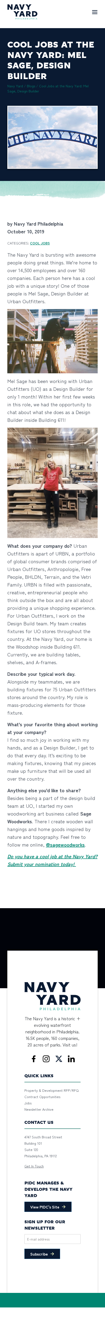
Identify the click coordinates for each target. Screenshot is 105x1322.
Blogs (31, 85)
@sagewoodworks (65, 844)
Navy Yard (15, 85)
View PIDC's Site (44, 1207)
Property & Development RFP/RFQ (51, 1090)
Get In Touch (34, 1166)
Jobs (28, 1103)
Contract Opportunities (42, 1096)
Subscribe (39, 1254)
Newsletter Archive (38, 1109)
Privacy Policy (33, 1310)
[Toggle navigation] (95, 11)
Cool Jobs (40, 243)
